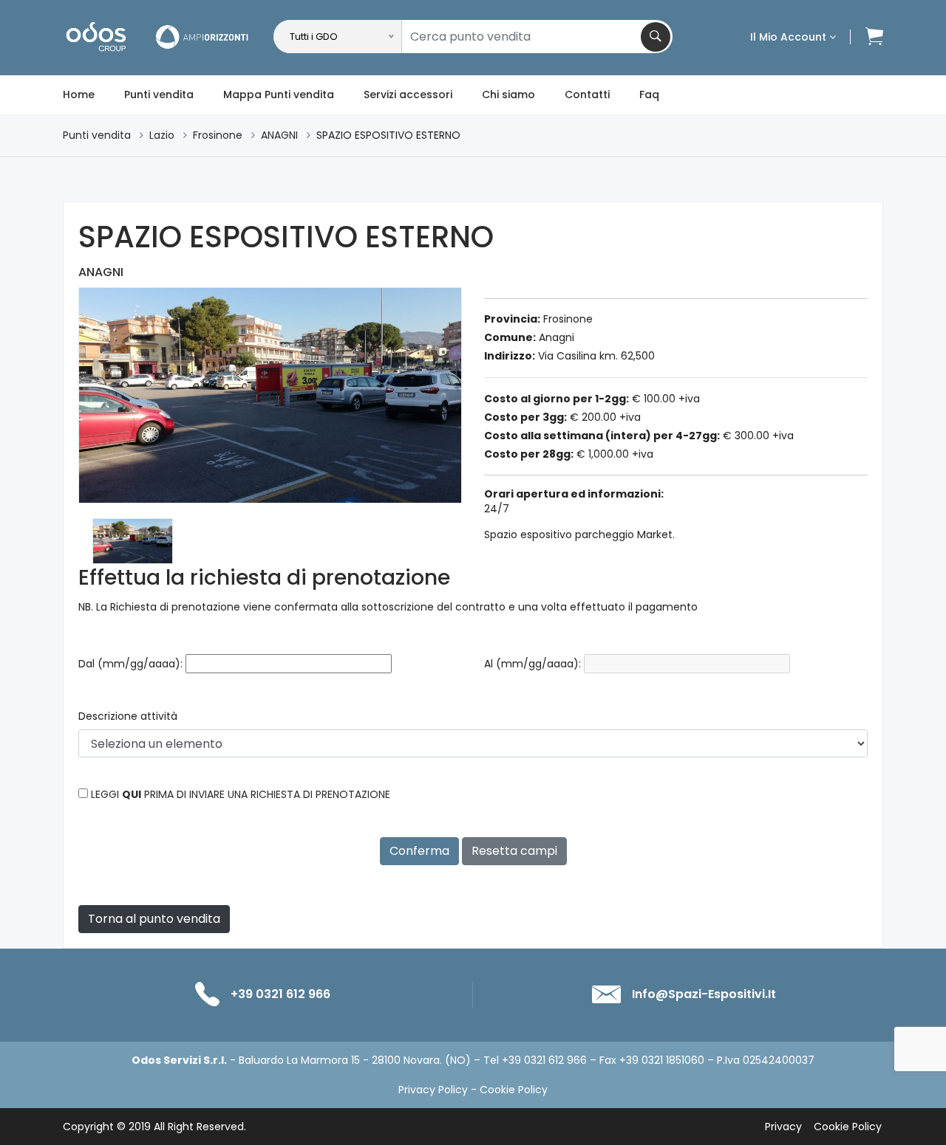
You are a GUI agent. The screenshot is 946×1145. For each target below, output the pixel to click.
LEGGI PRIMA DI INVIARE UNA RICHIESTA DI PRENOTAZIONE (240, 794)
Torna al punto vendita (154, 918)
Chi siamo (508, 94)
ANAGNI (279, 135)
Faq (649, 94)
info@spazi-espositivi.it (704, 994)
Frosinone (217, 135)
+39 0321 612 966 (280, 994)
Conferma (419, 850)
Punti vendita (159, 94)
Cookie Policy (514, 1089)
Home (79, 94)
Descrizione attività (127, 716)
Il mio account (789, 37)
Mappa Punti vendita (278, 94)
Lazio (161, 135)
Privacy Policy (433, 1089)
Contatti (587, 94)
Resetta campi (514, 850)
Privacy (783, 1126)
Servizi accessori (408, 94)
